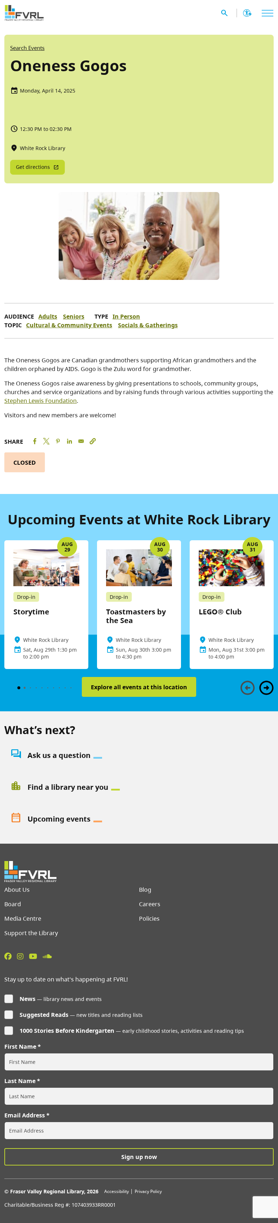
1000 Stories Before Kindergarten (67, 1031)
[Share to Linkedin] (69, 441)
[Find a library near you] (139, 787)
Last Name (19, 1081)
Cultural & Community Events (69, 325)
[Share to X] (46, 441)
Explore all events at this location (139, 687)
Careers (149, 904)
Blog (145, 890)
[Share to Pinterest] (58, 441)
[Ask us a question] (139, 755)
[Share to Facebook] (34, 441)
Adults (47, 316)
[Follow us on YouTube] (33, 956)
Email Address (24, 1115)
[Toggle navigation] (266, 13)
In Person (126, 316)
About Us (17, 890)
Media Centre (22, 918)
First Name (20, 1047)
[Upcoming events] (139, 819)
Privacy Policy (148, 1191)
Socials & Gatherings (148, 325)
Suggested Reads (44, 1015)
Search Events (27, 47)
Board (12, 904)
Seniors (73, 316)
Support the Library (31, 933)
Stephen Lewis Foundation (40, 401)
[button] (92, 441)
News (27, 999)
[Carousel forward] (266, 688)
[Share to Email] (81, 441)
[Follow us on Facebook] (8, 956)
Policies (149, 918)
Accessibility (116, 1191)
